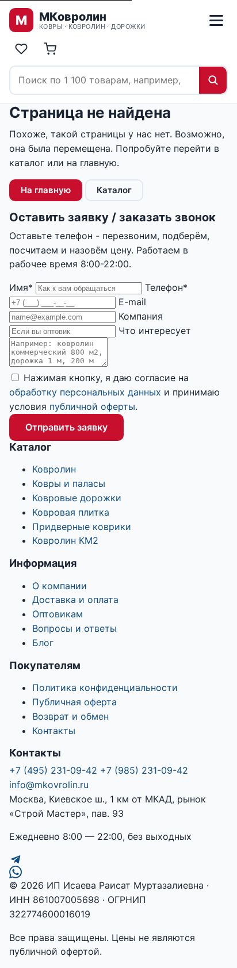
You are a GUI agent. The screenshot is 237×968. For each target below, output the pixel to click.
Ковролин (54, 469)
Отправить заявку (66, 427)
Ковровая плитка (70, 512)
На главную (46, 190)
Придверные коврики (81, 526)
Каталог (114, 190)
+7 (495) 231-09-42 (53, 770)
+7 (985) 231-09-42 (144, 770)
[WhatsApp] (118, 872)
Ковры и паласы (68, 483)
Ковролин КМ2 (65, 540)
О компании (59, 585)
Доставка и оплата (75, 599)
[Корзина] (50, 49)
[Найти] (213, 80)
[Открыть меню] (216, 20)
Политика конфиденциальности (105, 687)
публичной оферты (92, 406)
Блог (42, 642)
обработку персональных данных (85, 392)
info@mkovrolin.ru (49, 784)
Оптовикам (57, 614)
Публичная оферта (74, 702)
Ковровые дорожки (76, 498)
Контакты (53, 730)
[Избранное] (21, 49)
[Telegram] (118, 859)
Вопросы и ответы (74, 628)
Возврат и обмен (70, 716)
